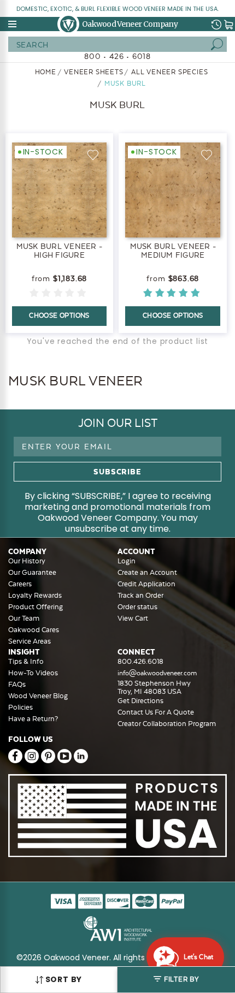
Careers (20, 584)
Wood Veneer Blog (38, 696)
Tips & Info (26, 661)
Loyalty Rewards (35, 595)
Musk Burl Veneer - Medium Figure (173, 250)
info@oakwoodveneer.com (157, 673)
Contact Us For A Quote (156, 712)
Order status (137, 607)
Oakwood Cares (33, 630)
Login (127, 561)
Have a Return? (33, 719)
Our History (26, 561)
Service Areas (29, 641)
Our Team (23, 618)
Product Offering (35, 607)
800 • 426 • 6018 (117, 56)
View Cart (133, 618)
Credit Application (146, 584)
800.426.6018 (140, 661)
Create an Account (147, 572)
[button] (176, 979)
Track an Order (140, 595)
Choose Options (59, 315)
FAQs (17, 684)
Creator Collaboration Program (167, 724)
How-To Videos (33, 673)
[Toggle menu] (13, 24)
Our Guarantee (32, 572)
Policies (20, 707)
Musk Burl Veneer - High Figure (59, 250)
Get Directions (140, 701)
